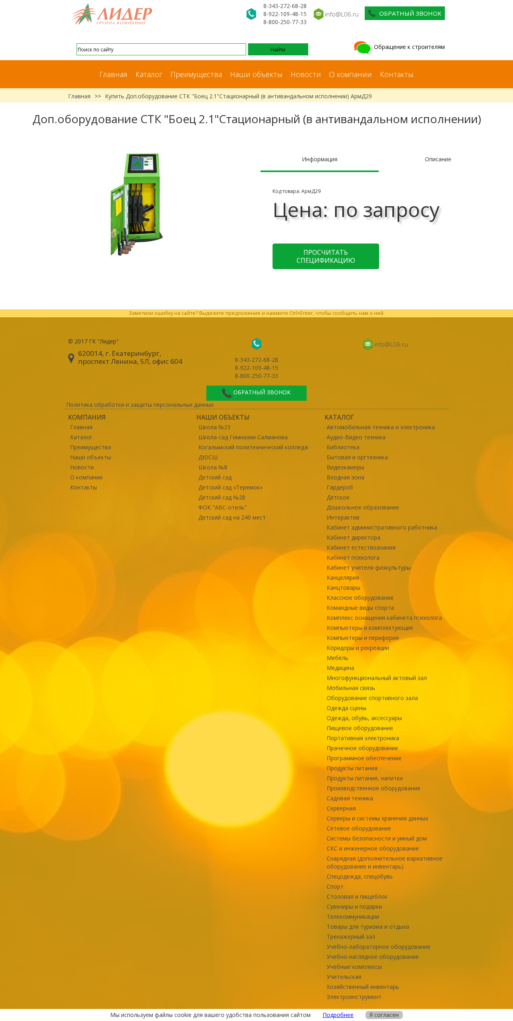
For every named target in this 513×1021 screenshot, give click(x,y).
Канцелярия (343, 577)
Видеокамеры (345, 467)
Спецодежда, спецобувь (360, 876)
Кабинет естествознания (361, 547)
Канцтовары (343, 587)
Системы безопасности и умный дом (377, 838)
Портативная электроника (363, 738)
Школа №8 (212, 467)
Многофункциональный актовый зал (377, 678)
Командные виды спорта (360, 607)
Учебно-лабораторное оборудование (378, 946)
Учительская (344, 976)
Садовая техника (350, 798)
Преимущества (196, 74)
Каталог (148, 74)
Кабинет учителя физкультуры (369, 567)
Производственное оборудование (373, 788)
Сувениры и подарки (354, 906)
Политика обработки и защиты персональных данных (140, 404)
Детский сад (215, 477)
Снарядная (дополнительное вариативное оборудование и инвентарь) (384, 862)
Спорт (335, 886)
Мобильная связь (351, 688)
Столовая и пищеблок (357, 896)
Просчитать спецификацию (326, 256)
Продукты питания (352, 768)
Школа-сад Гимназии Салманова (243, 437)
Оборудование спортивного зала (372, 698)
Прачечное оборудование (362, 748)
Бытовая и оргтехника (357, 457)
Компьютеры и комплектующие (370, 627)
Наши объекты (256, 74)
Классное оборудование (360, 597)
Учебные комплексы (354, 966)
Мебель (337, 658)
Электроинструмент (354, 997)
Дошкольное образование (363, 507)
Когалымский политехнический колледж (253, 447)
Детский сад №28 (221, 497)
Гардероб (340, 487)
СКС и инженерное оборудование (373, 848)
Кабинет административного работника (382, 527)
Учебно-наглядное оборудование (373, 956)
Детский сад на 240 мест (232, 517)
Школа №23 (214, 427)
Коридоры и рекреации (358, 648)
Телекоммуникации (353, 916)
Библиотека (343, 447)
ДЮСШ (208, 457)
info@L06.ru (342, 14)
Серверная (341, 808)
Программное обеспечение (364, 758)
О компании (350, 74)
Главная (113, 74)
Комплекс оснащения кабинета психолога (384, 617)
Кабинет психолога (353, 557)
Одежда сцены (346, 708)
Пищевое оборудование (360, 728)
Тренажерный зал (351, 936)
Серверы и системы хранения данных (377, 818)
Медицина (340, 668)
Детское (338, 497)
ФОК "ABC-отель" (222, 507)
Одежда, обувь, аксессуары (364, 718)
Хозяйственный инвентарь (363, 987)
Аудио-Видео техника (356, 437)
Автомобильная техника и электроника (381, 427)
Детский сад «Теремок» (230, 487)
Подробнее (338, 1015)
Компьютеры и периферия (363, 637)
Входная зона (345, 477)
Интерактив (343, 517)
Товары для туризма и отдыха (368, 926)
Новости (306, 74)
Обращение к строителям (408, 47)
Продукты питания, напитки (365, 778)
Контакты (397, 74)
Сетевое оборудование (359, 828)
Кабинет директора (353, 537)
